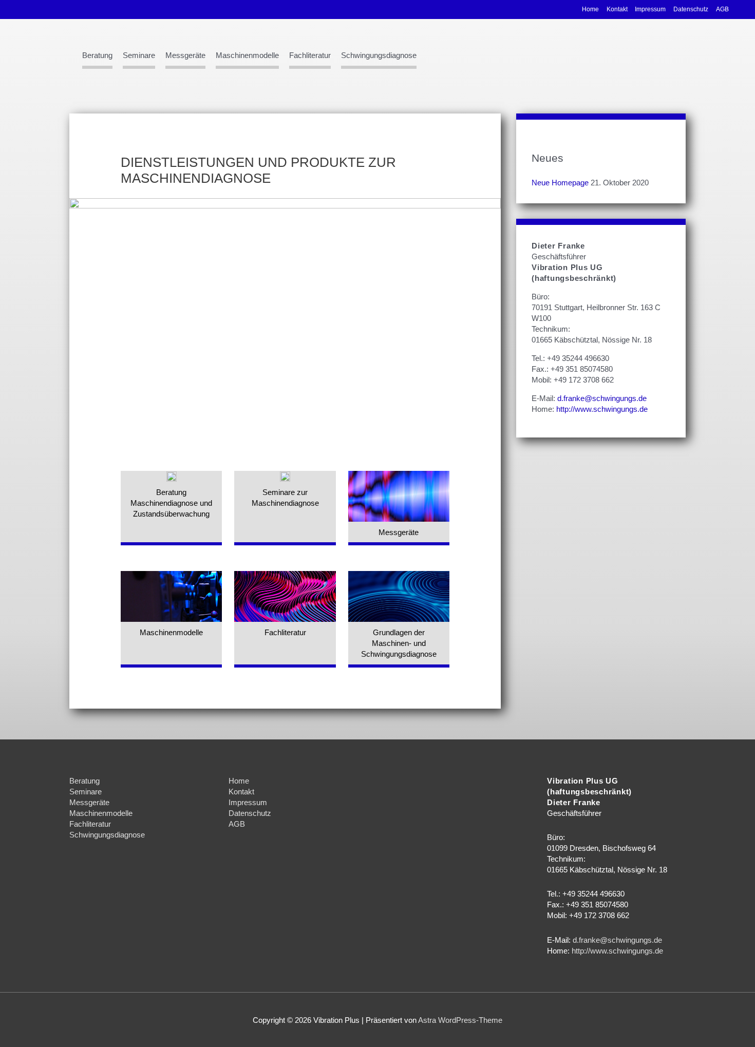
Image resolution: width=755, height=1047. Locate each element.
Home (590, 9)
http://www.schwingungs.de (602, 409)
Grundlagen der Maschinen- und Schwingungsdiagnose (399, 643)
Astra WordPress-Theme (460, 1020)
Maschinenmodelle (247, 55)
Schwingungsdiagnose (379, 55)
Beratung (97, 55)
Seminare (139, 55)
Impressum (650, 9)
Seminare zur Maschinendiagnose (285, 497)
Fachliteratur (310, 55)
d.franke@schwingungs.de (602, 398)
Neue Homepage (560, 182)
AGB (722, 9)
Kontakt (617, 9)
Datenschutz (690, 9)
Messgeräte (185, 55)
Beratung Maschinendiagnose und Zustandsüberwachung (171, 503)
